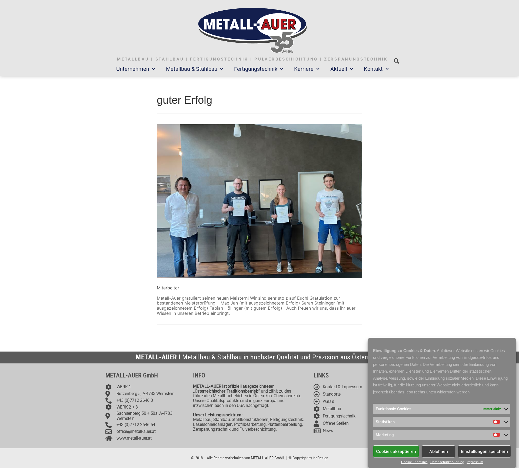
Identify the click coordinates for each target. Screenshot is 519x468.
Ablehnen (438, 451)
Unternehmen (132, 69)
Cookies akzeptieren (396, 451)
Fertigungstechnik (255, 69)
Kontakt (373, 69)
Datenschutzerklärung (447, 462)
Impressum (475, 462)
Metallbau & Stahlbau (191, 69)
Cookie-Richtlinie (414, 462)
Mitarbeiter (168, 287)
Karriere (304, 69)
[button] (396, 61)
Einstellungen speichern (484, 451)
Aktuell (338, 69)
